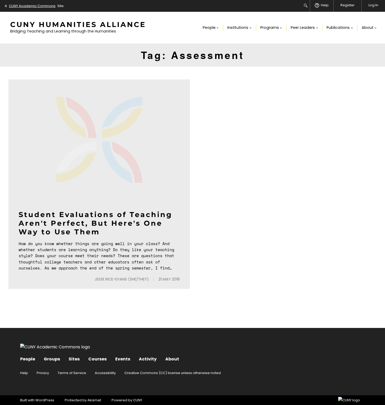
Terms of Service (72, 372)
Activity (148, 359)
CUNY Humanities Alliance (78, 24)
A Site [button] (34, 5)
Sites (74, 359)
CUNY (137, 400)
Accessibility (105, 372)
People (27, 359)
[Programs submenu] (281, 27)
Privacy (43, 372)
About (172, 359)
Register (347, 5)
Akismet (94, 400)
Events (122, 359)
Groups (52, 359)
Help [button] (325, 5)
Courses (97, 359)
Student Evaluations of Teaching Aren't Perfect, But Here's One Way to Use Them (95, 223)
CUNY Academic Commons (32, 5)
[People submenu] (217, 27)
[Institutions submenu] (250, 27)
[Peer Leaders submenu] (317, 27)
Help (24, 372)
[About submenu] (375, 27)
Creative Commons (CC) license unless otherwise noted (172, 372)
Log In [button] (373, 5)
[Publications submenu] (352, 27)
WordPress (44, 400)
